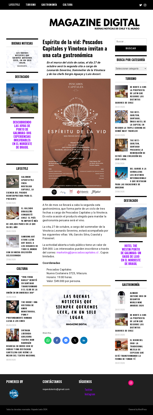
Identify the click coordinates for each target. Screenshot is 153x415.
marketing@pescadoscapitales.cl (77, 252)
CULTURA (68, 4)
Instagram (90, 394)
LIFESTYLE (14, 4)
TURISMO (31, 4)
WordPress (142, 409)
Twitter (88, 390)
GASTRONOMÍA (49, 4)
